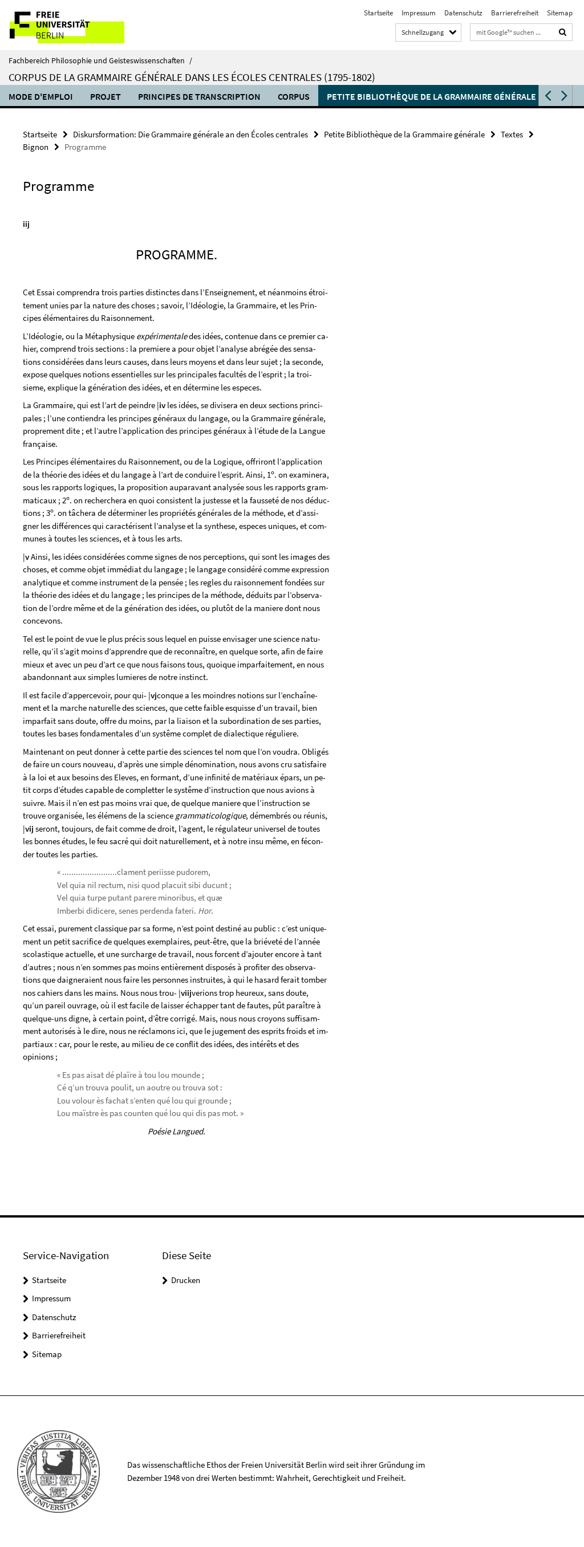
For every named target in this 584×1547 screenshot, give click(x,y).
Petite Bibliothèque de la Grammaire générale (431, 96)
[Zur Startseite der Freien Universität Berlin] (75, 25)
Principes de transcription (199, 96)
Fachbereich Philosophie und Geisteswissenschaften (100, 60)
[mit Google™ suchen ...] (563, 32)
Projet (105, 96)
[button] (546, 95)
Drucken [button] (185, 1280)
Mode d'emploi (41, 96)
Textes (512, 134)
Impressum (419, 13)
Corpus (294, 96)
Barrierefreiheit (514, 13)
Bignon (35, 146)
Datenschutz (463, 13)
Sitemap (560, 13)
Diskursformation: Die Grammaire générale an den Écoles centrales (190, 134)
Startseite (378, 13)
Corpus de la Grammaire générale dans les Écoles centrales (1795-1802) (192, 77)
